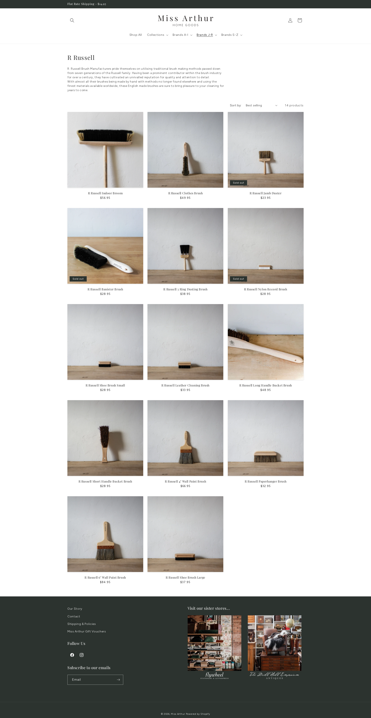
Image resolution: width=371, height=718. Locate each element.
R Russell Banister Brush (105, 289)
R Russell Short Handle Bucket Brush (105, 481)
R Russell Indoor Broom (105, 193)
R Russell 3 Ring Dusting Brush (185, 289)
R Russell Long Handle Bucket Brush (265, 385)
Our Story (74, 609)
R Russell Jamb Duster (266, 193)
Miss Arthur (178, 714)
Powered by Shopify (198, 714)
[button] (72, 20)
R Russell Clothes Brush (185, 193)
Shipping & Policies (81, 624)
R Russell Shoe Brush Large (185, 577)
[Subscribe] (118, 680)
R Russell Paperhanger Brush (265, 481)
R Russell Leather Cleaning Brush (185, 385)
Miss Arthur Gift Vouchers (86, 631)
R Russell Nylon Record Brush (265, 289)
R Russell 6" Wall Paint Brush (105, 577)
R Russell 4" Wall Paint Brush (185, 481)
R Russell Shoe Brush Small (105, 385)
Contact (73, 616)
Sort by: (236, 105)
